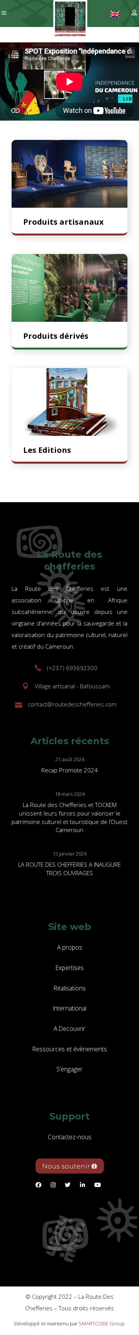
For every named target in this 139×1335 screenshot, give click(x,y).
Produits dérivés (55, 336)
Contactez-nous (70, 1137)
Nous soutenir (67, 1166)
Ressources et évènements (69, 1049)
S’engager (69, 1069)
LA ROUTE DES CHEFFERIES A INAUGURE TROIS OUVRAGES (69, 869)
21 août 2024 (69, 759)
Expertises (70, 967)
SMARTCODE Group (102, 1323)
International (69, 1008)
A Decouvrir (69, 1028)
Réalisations (70, 988)
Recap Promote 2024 (69, 770)
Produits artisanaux (63, 222)
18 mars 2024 (70, 793)
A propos (69, 947)
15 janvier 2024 (69, 853)
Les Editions (47, 450)
